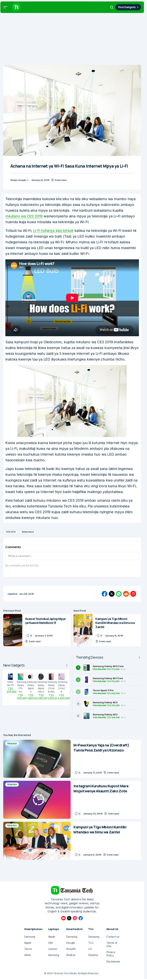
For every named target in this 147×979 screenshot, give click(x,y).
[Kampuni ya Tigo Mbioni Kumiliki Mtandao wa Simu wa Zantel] (83, 630)
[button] (5, 7)
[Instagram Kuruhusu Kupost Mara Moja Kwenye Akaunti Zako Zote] (37, 800)
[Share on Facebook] (104, 593)
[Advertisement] (73, 39)
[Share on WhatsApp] (118, 593)
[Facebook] (81, 918)
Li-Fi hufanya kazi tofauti (53, 230)
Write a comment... (20, 555)
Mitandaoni (28, 531)
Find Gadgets (127, 7)
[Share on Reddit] (126, 593)
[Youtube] (63, 918)
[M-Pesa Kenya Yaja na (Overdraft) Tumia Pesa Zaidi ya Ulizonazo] (37, 759)
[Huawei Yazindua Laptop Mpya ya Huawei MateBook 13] (12, 630)
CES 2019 (11, 531)
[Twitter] (69, 918)
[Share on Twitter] (111, 593)
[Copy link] (133, 593)
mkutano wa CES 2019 (23, 216)
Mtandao (12, 743)
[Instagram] (75, 918)
